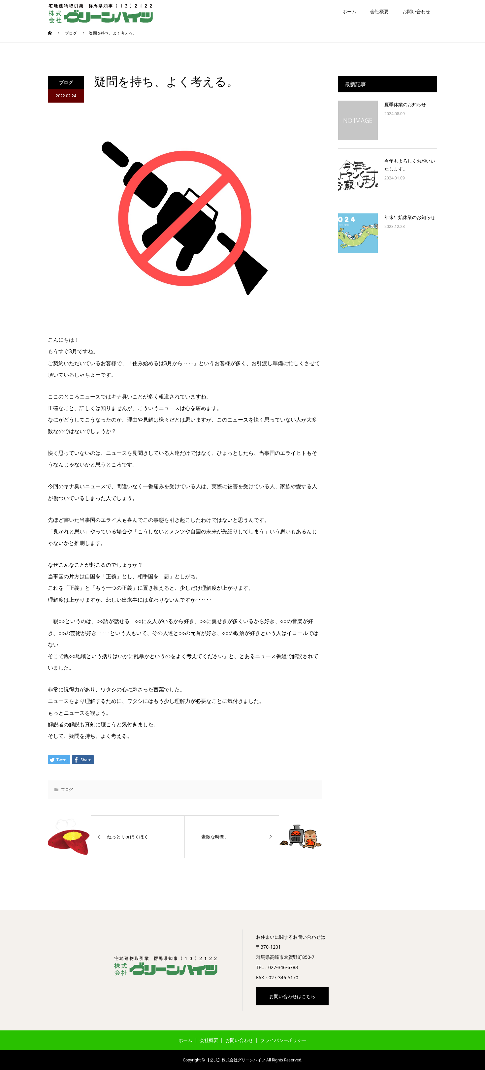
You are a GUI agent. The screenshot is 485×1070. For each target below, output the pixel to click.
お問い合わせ (416, 11)
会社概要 (379, 11)
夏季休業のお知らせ (405, 104)
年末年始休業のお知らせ (409, 217)
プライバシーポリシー (283, 1040)
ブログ (66, 82)
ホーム (349, 11)
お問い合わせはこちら (292, 996)
